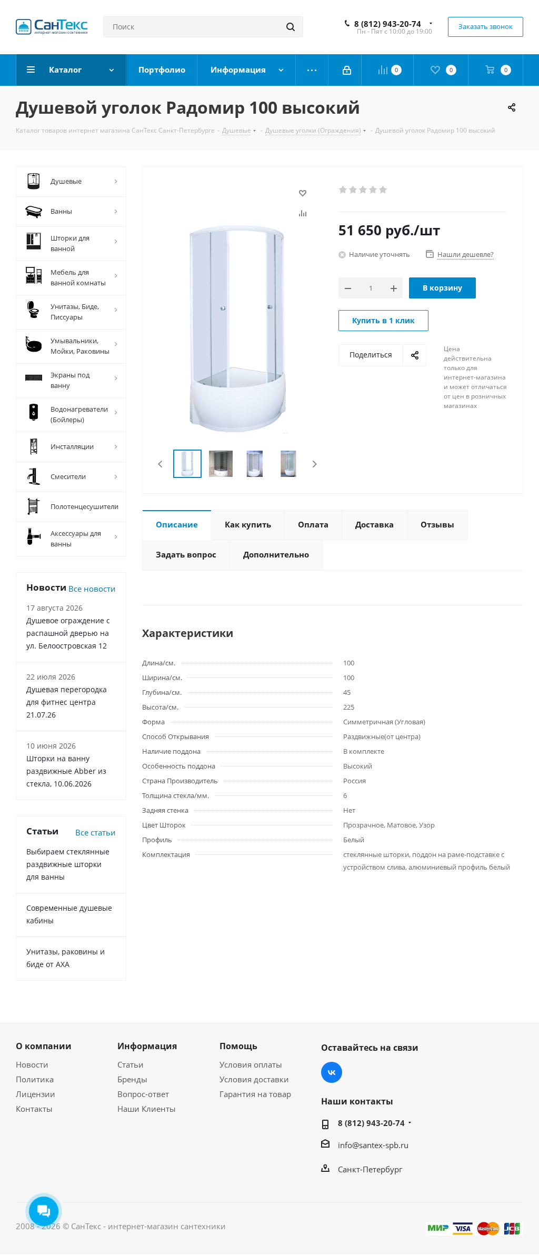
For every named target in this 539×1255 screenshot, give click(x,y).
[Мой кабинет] (347, 70)
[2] (353, 190)
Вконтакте (331, 1072)
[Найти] (290, 26)
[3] (363, 190)
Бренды (132, 1079)
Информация (147, 1046)
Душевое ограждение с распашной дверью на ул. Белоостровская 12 (68, 633)
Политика (35, 1079)
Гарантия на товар (255, 1094)
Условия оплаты (250, 1064)
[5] (383, 190)
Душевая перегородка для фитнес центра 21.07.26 (66, 702)
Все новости (92, 588)
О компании (44, 1046)
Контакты (34, 1108)
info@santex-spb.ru (373, 1145)
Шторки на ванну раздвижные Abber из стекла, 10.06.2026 (66, 771)
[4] (373, 190)
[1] (343, 190)
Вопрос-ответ (143, 1094)
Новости (32, 1064)
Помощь (238, 1046)
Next (314, 464)
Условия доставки (254, 1079)
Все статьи (95, 832)
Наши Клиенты (146, 1108)
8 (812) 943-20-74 (387, 23)
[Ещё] (312, 70)
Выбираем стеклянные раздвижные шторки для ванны (67, 864)
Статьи (130, 1064)
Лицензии (35, 1094)
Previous (160, 464)
